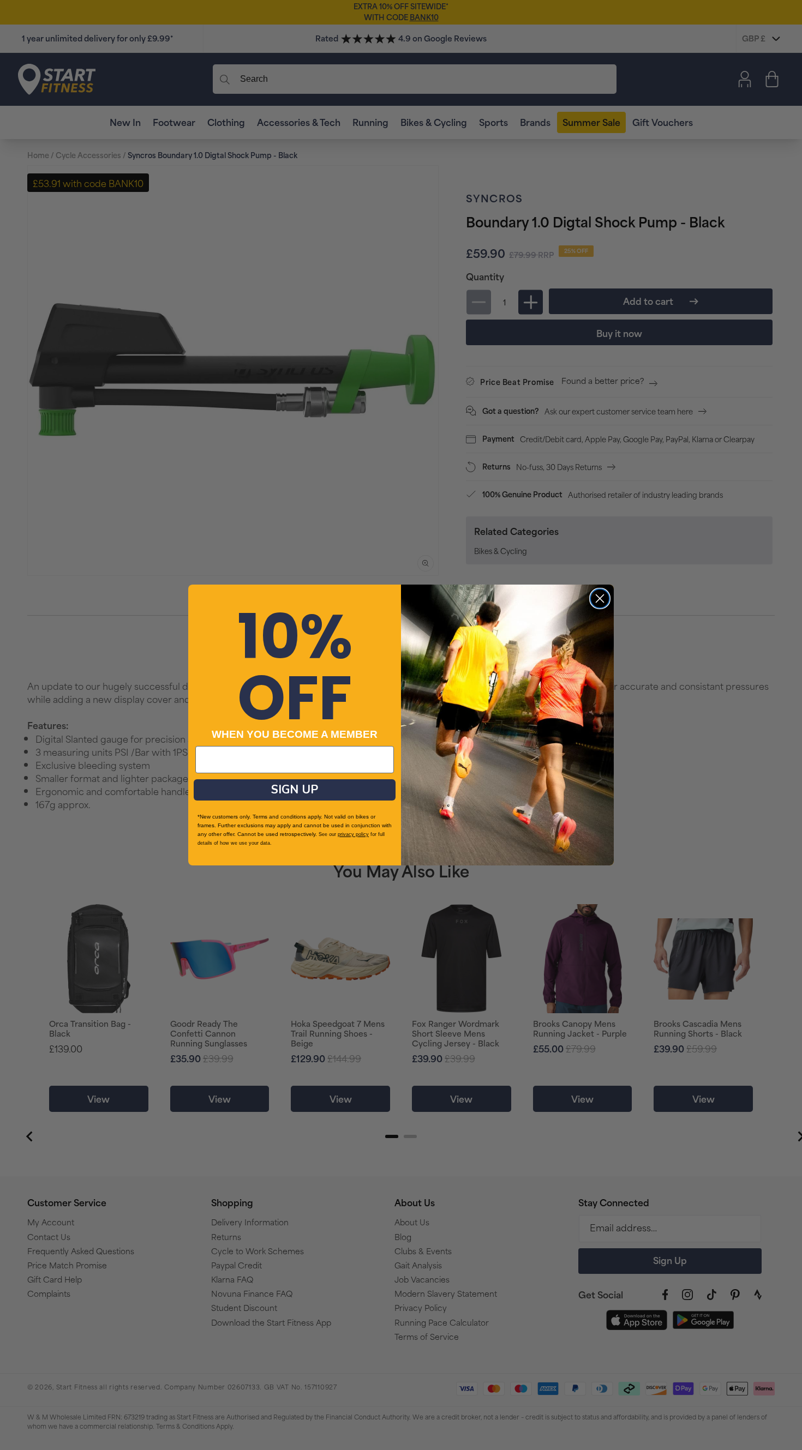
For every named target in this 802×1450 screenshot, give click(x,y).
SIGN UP (294, 789)
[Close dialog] (599, 598)
